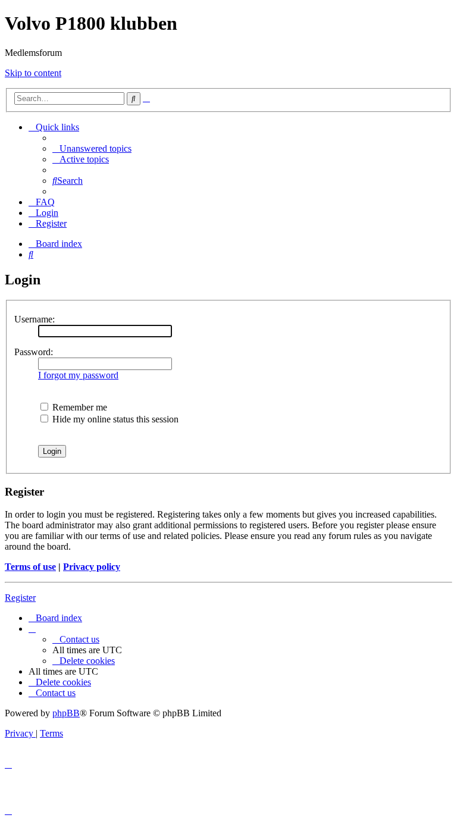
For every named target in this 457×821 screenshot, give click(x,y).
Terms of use (30, 567)
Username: (34, 319)
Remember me (78, 407)
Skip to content (33, 73)
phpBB (66, 713)
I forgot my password (78, 375)
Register (20, 598)
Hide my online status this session (114, 419)
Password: (33, 352)
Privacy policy (91, 567)
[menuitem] (92, 148)
